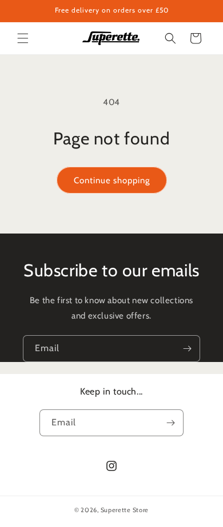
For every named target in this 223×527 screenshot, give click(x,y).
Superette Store (125, 510)
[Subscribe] (187, 348)
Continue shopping (112, 180)
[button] (22, 38)
